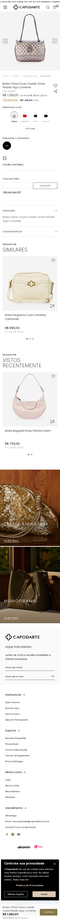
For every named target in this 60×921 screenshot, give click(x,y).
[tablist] (30, 339)
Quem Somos (12, 702)
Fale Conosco (12, 714)
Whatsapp (10, 815)
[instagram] (12, 835)
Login (8, 779)
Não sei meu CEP (12, 192)
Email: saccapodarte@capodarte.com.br (27, 821)
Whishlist (10, 797)
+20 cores (30, 128)
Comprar (48, 912)
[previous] (5, 41)
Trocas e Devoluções (16, 749)
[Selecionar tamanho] (52, 305)
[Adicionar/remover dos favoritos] (55, 85)
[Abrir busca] (48, 7)
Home (6, 76)
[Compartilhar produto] (55, 91)
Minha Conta (12, 785)
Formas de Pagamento (17, 755)
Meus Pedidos (12, 791)
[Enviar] (52, 676)
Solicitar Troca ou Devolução (20, 827)
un (6, 145)
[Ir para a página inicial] (26, 7)
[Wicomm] (24, 847)
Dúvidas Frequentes (15, 738)
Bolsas (16, 76)
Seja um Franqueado (16, 719)
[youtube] (18, 835)
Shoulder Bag (29, 76)
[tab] (27, 339)
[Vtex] (38, 847)
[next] (54, 41)
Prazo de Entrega (14, 761)
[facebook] (7, 835)
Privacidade (11, 744)
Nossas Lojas (12, 708)
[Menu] (5, 7)
